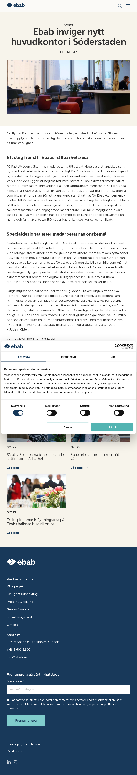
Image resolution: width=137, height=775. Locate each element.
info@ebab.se (17, 657)
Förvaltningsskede (20, 617)
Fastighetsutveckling (22, 594)
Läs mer (13, 467)
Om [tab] (113, 356)
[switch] (52, 413)
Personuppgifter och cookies (25, 744)
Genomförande (18, 609)
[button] (128, 5)
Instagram (16, 762)
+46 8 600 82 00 (19, 649)
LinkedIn (10, 762)
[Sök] (120, 6)
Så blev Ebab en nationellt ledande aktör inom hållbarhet (35, 456)
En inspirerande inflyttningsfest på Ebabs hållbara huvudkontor (35, 521)
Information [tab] (68, 356)
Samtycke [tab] (24, 356)
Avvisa (68, 426)
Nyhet (68, 25)
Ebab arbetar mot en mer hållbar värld (98, 456)
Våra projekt (16, 586)
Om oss (12, 625)
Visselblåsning (15, 751)
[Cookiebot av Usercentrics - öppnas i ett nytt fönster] (117, 346)
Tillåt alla (111, 426)
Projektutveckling (20, 602)
